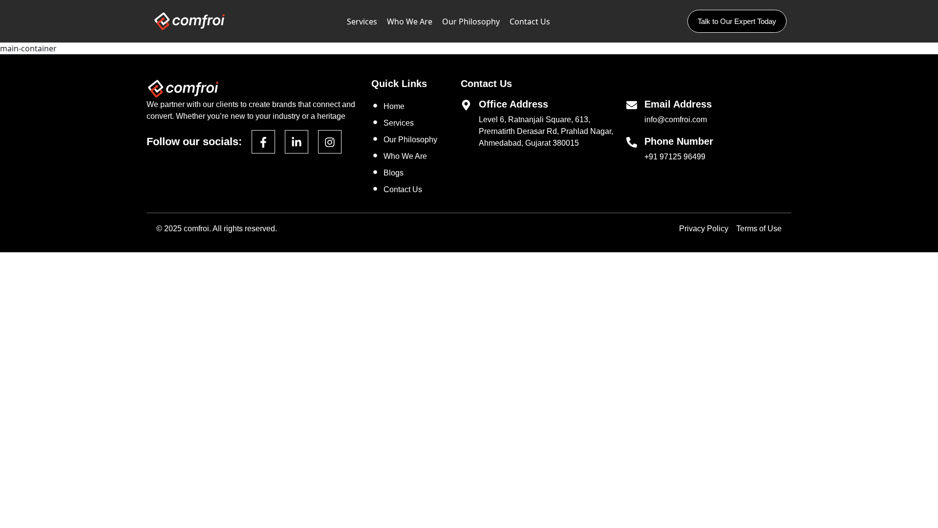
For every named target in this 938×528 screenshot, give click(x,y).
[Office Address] (466, 104)
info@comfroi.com (675, 119)
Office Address (513, 104)
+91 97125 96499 (674, 157)
